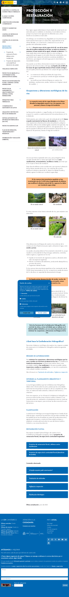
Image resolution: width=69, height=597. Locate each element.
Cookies (49, 527)
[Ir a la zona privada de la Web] (57, 2)
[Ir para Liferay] (9, 2)
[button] (55, 2)
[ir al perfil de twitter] (55, 539)
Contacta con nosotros (29, 526)
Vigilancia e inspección (61, 372)
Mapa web (49, 533)
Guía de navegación (52, 529)
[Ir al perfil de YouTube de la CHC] (62, 539)
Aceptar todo (26, 313)
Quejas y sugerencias (57, 566)
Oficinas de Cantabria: (10, 531)
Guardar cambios (42, 313)
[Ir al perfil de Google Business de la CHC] (48, 543)
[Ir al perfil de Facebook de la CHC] (48, 539)
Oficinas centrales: (8, 524)
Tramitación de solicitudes (45, 372)
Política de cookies (31, 291)
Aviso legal (49, 523)
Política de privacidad (52, 525)
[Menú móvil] (67, 2)
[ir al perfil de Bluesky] (59, 539)
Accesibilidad (50, 531)
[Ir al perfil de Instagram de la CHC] (52, 539)
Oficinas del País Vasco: (9, 534)
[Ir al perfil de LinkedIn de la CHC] (66, 539)
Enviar (65, 585)
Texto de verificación (20, 583)
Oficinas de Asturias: (9, 528)
